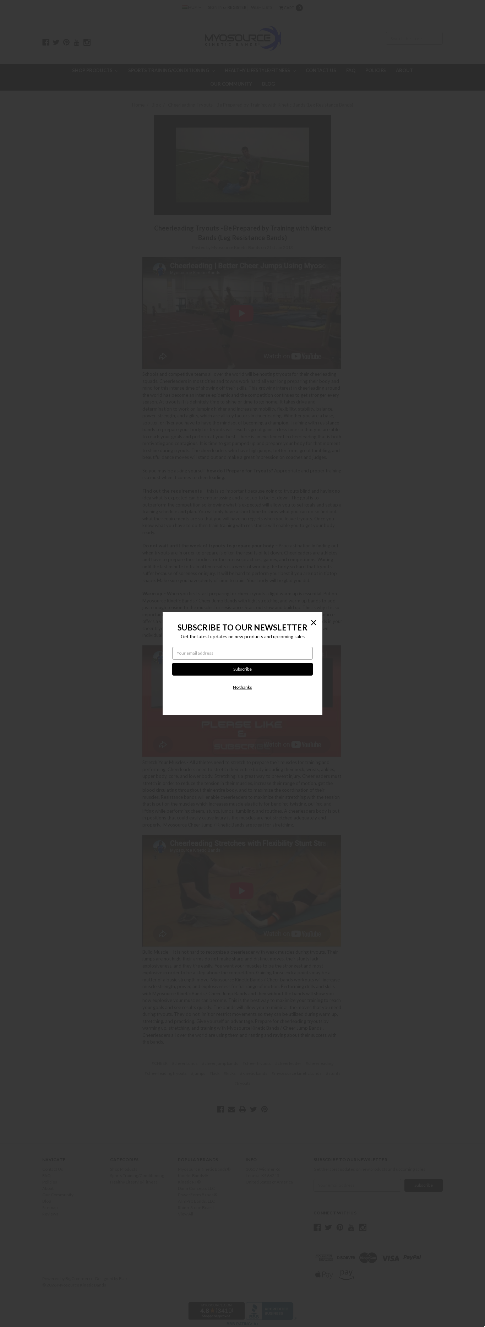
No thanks (242, 687)
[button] (313, 622)
